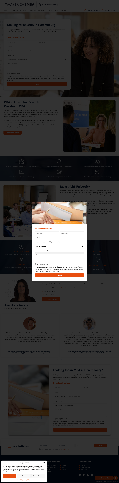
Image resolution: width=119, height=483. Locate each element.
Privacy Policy (27, 479)
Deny (23, 476)
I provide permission (43, 264)
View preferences (38, 476)
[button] (44, 463)
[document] (59, 241)
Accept (9, 476)
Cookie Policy (20, 479)
